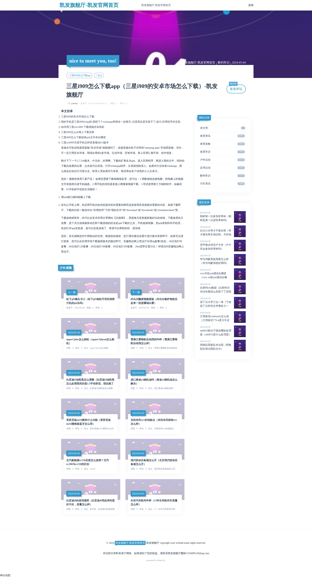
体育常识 (222, 151)
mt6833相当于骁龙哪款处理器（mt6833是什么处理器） (215, 331)
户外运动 (222, 159)
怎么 (100, 75)
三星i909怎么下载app (80, 75)
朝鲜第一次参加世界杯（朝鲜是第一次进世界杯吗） (215, 216)
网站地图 (5, 575)
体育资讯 (222, 135)
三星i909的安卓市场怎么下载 (77, 116)
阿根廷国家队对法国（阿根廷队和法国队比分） (215, 345)
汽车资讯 (222, 183)
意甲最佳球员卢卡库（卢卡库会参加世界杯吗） (215, 245)
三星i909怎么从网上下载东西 (77, 132)
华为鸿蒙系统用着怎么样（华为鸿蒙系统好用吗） (214, 259)
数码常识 (223, 62)
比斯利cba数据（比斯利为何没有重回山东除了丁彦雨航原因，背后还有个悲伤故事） (215, 292)
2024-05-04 (239, 62)
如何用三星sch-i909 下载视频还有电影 (82, 127)
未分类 (222, 128)
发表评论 (236, 88)
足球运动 (222, 167)
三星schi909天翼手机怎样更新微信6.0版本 (85, 142)
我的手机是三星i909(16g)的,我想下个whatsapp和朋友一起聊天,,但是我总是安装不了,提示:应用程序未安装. (121, 121)
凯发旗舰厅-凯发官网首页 (89, 5)
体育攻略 (222, 143)
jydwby (74, 103)
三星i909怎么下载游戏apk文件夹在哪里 (83, 137)
